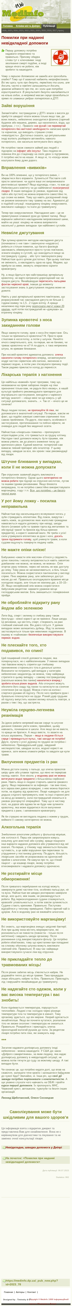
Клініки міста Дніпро (28, 26)
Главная (8, 1292)
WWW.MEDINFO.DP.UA (56, 23)
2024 (15, 31)
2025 (10, 31)
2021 (32, 31)
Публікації (49, 26)
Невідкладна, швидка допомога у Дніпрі (34, 1147)
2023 (21, 31)
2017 (55, 31)
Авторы (20, 1292)
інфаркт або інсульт (29, 150)
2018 (49, 31)
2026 (4, 31)
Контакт (31, 1292)
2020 (38, 31)
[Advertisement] (36, 1234)
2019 (43, 31)
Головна (8, 26)
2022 (27, 31)
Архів (60, 31)
